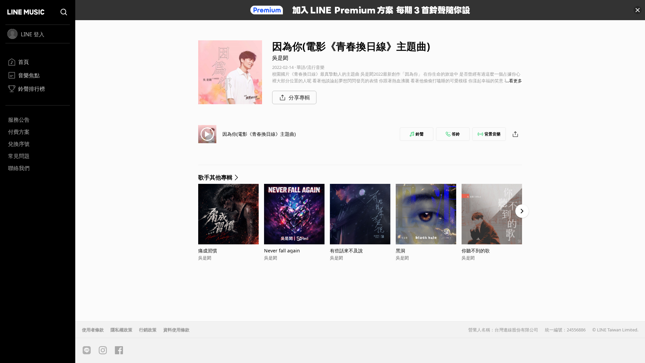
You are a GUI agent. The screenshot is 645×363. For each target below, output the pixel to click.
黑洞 (400, 250)
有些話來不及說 (346, 250)
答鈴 (456, 134)
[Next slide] (522, 211)
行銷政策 (148, 329)
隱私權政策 (121, 329)
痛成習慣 (207, 250)
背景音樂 (492, 134)
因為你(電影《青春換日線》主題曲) (259, 134)
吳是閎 (280, 58)
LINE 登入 (32, 34)
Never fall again (282, 250)
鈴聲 (420, 134)
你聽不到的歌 (476, 250)
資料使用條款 (176, 329)
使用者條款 (93, 329)
